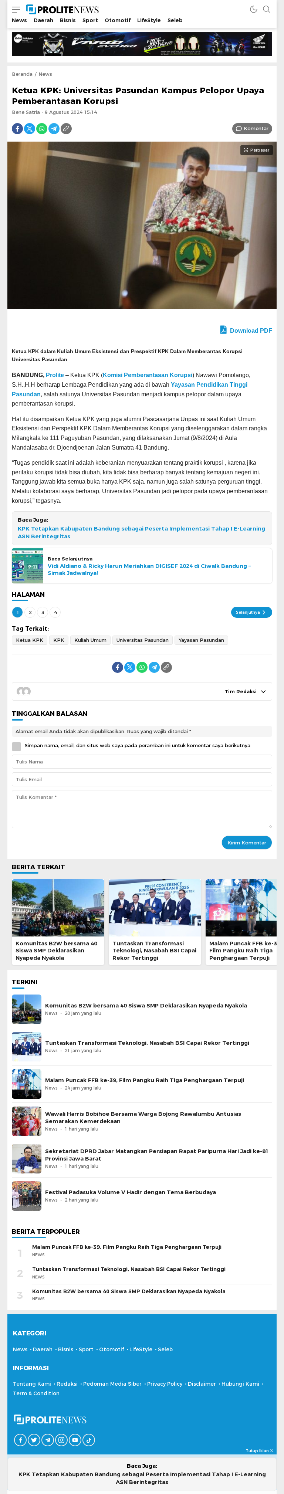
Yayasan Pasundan (201, 640)
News (45, 74)
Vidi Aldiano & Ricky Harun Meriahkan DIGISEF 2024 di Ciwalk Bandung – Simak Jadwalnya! (149, 569)
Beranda (22, 74)
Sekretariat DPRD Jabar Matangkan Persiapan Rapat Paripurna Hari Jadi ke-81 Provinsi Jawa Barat (157, 1155)
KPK (58, 640)
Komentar (256, 128)
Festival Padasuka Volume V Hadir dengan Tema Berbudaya (130, 1192)
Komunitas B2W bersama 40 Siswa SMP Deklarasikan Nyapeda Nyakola (56, 950)
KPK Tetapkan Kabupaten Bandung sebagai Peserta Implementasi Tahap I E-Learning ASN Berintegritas (141, 532)
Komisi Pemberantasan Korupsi (147, 375)
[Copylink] (66, 128)
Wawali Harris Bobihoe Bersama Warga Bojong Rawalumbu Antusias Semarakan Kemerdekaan (143, 1117)
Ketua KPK (29, 640)
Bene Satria (26, 112)
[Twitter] (29, 128)
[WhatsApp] (41, 128)
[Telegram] (54, 128)
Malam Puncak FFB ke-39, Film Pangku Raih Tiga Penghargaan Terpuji (245, 950)
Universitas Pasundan (142, 640)
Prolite (55, 375)
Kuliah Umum (90, 640)
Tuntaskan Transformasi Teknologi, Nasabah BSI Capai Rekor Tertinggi (154, 950)
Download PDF (250, 331)
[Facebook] (17, 128)
